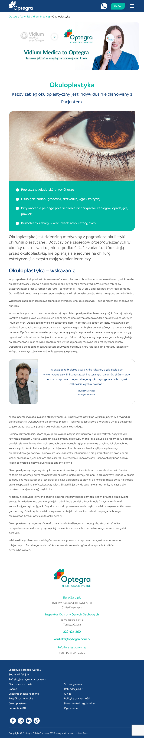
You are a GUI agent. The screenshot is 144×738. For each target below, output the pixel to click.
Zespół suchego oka (21, 698)
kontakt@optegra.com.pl (72, 639)
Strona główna (73, 684)
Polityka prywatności (77, 698)
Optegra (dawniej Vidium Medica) (29, 16)
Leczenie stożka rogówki (24, 693)
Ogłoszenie (71, 708)
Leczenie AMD (17, 708)
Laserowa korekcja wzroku (25, 669)
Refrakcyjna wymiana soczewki (28, 679)
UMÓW (117, 6)
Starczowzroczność (20, 684)
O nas (67, 693)
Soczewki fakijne (19, 674)
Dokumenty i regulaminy (79, 703)
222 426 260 (72, 631)
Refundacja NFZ (73, 689)
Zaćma (13, 689)
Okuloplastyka (18, 703)
